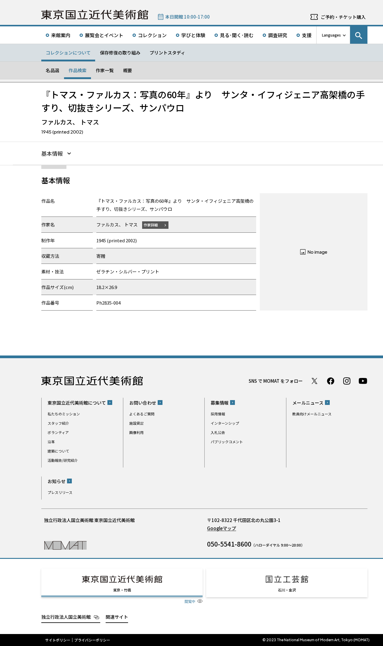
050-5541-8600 (229, 543)
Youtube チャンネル (362, 381)
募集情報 (220, 403)
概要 (127, 70)
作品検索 (77, 70)
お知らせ (57, 481)
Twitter (314, 381)
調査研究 (277, 35)
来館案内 (60, 35)
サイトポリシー (57, 640)
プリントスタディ (167, 52)
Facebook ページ (330, 381)
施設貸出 (136, 423)
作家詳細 (151, 224)
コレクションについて (68, 52)
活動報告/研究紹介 (63, 460)
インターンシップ (225, 423)
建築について (58, 450)
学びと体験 (193, 35)
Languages (331, 34)
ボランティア (58, 432)
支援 (306, 35)
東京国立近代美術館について (77, 403)
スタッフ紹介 (58, 423)
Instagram (346, 381)
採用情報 (218, 413)
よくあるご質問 (141, 413)
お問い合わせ (142, 403)
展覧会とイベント (104, 35)
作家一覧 (105, 70)
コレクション (152, 35)
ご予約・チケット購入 (343, 17)
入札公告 (218, 432)
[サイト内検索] (358, 35)
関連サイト (117, 617)
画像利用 (136, 432)
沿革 (51, 441)
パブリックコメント (227, 441)
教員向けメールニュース (312, 413)
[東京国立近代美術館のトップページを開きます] (65, 545)
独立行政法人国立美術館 (66, 617)
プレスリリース (60, 492)
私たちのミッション (64, 413)
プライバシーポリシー (92, 640)
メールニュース (307, 403)
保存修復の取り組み (120, 52)
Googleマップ (221, 528)
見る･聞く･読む (236, 35)
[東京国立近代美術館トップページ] (94, 14)
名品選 (52, 70)
